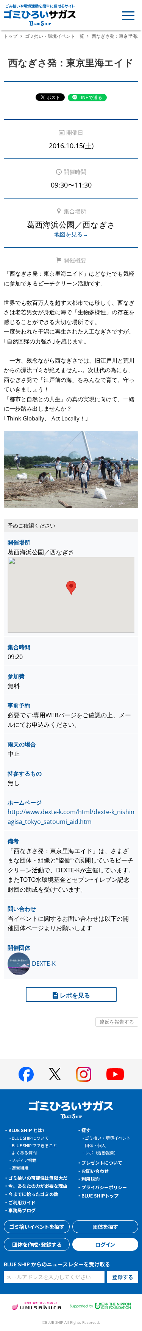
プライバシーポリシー (104, 1187)
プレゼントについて (101, 1162)
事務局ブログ (22, 1210)
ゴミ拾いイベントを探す (36, 1226)
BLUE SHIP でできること (34, 1145)
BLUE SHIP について (30, 1138)
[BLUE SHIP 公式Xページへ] (55, 1074)
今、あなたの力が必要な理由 (37, 1185)
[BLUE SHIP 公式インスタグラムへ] (83, 1074)
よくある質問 (24, 1153)
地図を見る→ (71, 234)
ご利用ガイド (22, 1202)
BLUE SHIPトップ (100, 1195)
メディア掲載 (24, 1160)
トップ (10, 36)
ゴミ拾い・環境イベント (108, 1138)
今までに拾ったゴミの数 (33, 1194)
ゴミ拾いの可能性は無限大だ (37, 1177)
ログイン (105, 1244)
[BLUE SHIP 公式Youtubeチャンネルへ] (115, 1074)
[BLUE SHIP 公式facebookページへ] (26, 1074)
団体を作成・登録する (36, 1244)
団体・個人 (95, 1145)
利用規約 (90, 1179)
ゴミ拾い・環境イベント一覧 (54, 36)
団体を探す (105, 1226)
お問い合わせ (95, 1171)
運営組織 (20, 1168)
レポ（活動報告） (101, 1153)
